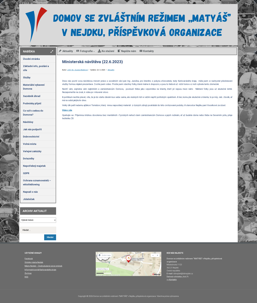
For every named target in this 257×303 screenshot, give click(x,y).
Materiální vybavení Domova (34, 86)
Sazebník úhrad (31, 96)
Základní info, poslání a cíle (36, 68)
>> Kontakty (172, 280)
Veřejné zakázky (32, 151)
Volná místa (29, 144)
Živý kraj (28, 273)
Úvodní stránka (31, 58)
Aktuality (111, 70)
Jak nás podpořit (32, 129)
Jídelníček (29, 199)
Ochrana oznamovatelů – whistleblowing (37, 182)
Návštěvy (28, 122)
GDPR (26, 173)
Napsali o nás (30, 191)
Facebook (29, 259)
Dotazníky (28, 158)
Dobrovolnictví (31, 136)
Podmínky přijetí (32, 103)
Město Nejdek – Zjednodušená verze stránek (43, 266)
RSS (26, 277)
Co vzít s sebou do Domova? (33, 112)
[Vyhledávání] (38, 230)
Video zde (67, 110)
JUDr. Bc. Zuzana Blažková (77, 70)
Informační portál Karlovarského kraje (40, 270)
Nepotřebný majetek (34, 165)
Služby (26, 77)
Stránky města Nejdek (34, 262)
